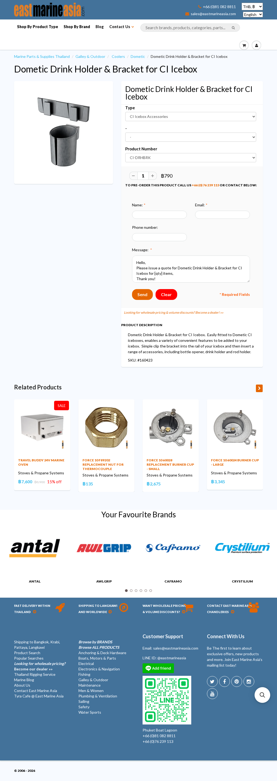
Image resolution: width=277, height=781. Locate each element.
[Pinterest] (236, 681)
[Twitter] (212, 681)
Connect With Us (226, 636)
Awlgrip (104, 581)
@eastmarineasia (171, 658)
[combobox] (190, 28)
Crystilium (242, 581)
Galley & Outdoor (90, 56)
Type (130, 107)
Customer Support (163, 636)
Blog (99, 26)
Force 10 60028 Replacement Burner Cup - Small (170, 464)
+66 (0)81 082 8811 (219, 7)
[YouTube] (212, 693)
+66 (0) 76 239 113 (205, 185)
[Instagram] (248, 681)
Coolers (118, 56)
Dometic (138, 56)
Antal (35, 581)
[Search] (233, 28)
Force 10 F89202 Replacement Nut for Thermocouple (103, 464)
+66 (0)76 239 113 (158, 741)
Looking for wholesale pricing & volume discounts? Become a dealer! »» (173, 312)
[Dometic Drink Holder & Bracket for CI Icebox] (63, 132)
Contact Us (119, 26)
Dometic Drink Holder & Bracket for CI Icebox (105, 68)
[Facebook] (224, 681)
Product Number (141, 148)
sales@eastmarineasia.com (213, 14)
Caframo (173, 581)
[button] (262, 695)
